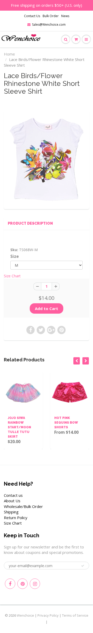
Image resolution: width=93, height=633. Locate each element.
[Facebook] (10, 584)
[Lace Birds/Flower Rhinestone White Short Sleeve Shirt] (46, 159)
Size (14, 256)
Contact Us (32, 16)
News (65, 16)
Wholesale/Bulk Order (23, 506)
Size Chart (12, 275)
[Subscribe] (82, 566)
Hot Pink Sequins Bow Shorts (47, 422)
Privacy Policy (48, 615)
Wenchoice (25, 615)
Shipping (11, 511)
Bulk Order (51, 16)
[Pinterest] (22, 584)
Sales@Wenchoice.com (49, 24)
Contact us (13, 495)
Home (9, 54)
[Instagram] (35, 584)
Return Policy (15, 517)
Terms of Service (75, 615)
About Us (12, 500)
